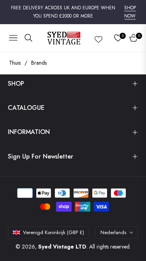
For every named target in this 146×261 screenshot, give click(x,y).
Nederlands (113, 232)
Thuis (15, 63)
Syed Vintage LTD (62, 246)
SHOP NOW (130, 12)
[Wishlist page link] (98, 38)
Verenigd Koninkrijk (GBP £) (53, 232)
